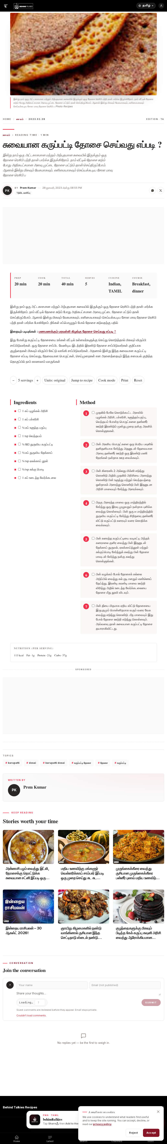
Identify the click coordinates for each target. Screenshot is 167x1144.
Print (124, 380)
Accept (151, 1132)
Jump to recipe (82, 380)
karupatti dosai (54, 762)
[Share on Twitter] (160, 190)
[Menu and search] (5, 5)
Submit (151, 1002)
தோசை (103, 762)
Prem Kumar (28, 187)
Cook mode (106, 380)
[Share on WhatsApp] (152, 190)
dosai (31, 762)
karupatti (12, 762)
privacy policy (102, 1124)
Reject (133, 1132)
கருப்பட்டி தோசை (81, 762)
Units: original (54, 380)
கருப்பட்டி (120, 762)
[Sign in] (161, 6)
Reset (138, 380)
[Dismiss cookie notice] (158, 1111)
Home (7, 119)
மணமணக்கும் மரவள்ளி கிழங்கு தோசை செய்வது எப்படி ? (77, 331)
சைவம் (20, 119)
